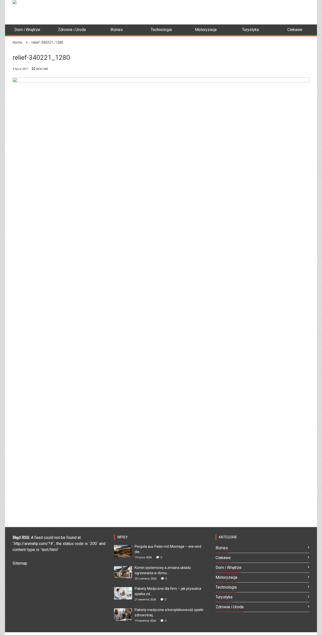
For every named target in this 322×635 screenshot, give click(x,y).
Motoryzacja (226, 577)
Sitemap (20, 563)
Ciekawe (223, 557)
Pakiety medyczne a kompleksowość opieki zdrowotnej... (169, 612)
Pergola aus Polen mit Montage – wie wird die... (168, 549)
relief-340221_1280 (47, 42)
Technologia (226, 587)
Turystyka (224, 597)
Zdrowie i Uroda (230, 606)
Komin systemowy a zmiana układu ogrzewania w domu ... (163, 570)
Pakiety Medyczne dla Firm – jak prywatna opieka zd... (168, 591)
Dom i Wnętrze (229, 567)
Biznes (222, 547)
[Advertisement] (217, 11)
